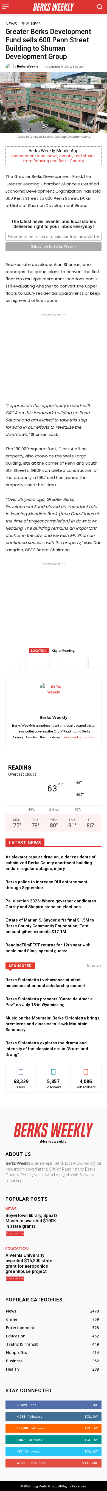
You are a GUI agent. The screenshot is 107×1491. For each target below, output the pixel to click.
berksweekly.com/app (78, 737)
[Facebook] (30, 663)
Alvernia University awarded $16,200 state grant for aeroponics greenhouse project (28, 1263)
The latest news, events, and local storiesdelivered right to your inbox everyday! (53, 224)
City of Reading (63, 650)
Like (21, 1069)
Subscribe (85, 1069)
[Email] (81, 663)
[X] (43, 663)
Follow (53, 1069)
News (11, 23)
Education (17, 1249)
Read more (15, 1234)
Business (31, 23)
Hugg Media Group (43, 1486)
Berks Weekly (27, 66)
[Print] (93, 663)
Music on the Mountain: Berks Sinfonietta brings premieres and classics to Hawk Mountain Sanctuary (52, 1024)
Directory (94, 965)
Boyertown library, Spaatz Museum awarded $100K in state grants (31, 1221)
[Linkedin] (68, 663)
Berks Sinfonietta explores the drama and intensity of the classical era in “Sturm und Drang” (46, 1048)
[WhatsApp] (55, 663)
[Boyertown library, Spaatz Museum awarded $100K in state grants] (82, 1222)
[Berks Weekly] (9, 66)
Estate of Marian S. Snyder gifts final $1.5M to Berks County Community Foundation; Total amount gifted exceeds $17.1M (49, 926)
